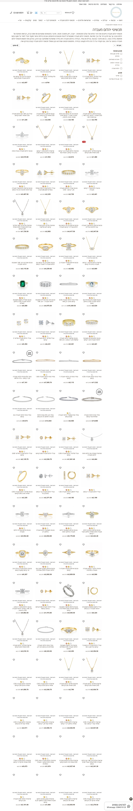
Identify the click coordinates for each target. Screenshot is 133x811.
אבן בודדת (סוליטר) (114, 79)
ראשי (120, 20)
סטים (35, 20)
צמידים (96, 20)
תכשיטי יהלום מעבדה (66, 20)
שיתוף (15, 45)
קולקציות (28, 20)
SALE (40, 20)
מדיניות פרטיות (93, 4)
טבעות (112, 20)
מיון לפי (118, 45)
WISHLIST (68, 13)
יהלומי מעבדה (115, 68)
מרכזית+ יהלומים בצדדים (114, 64)
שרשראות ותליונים (84, 20)
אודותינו (119, 4)
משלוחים (104, 4)
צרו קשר (112, 4)
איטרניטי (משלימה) (114, 59)
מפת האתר (82, 4)
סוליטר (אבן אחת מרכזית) (114, 55)
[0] (27, 12)
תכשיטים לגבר (51, 20)
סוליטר (117, 76)
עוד (20, 20)
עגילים (104, 20)
